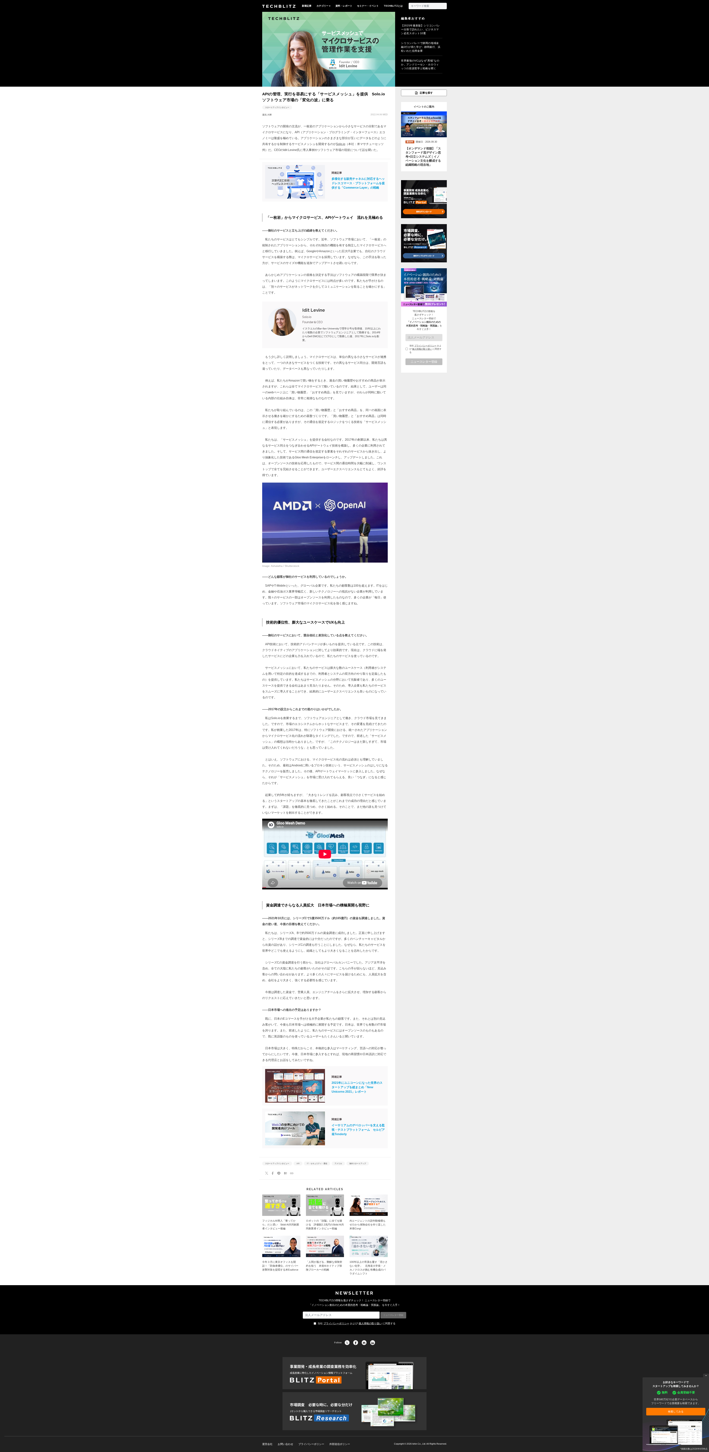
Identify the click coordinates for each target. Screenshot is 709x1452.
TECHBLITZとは (393, 5)
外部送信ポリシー (339, 1444)
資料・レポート (343, 5)
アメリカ (338, 1163)
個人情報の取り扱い (422, 349)
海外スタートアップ (357, 1163)
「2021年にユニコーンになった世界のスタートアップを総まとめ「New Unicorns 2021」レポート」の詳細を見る (325, 1086)
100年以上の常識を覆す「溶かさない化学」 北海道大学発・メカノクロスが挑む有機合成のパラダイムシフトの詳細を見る (369, 1257)
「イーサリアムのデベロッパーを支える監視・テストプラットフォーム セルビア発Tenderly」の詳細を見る (325, 1128)
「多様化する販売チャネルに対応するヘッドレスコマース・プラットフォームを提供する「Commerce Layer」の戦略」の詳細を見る (325, 182)
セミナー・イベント (368, 5)
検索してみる (676, 1411)
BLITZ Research (354, 1411)
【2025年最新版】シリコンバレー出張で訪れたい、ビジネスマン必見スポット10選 (420, 29)
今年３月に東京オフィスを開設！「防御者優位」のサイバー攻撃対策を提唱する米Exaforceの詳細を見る (281, 1257)
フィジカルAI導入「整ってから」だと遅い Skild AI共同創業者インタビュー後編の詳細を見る (281, 1213)
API (298, 1163)
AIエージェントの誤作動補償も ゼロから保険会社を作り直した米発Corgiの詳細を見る (369, 1213)
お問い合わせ (285, 1444)
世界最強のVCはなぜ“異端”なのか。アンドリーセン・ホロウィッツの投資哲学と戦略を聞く (420, 64)
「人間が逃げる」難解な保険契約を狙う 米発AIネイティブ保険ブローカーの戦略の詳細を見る (325, 1257)
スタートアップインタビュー (277, 107)
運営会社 (267, 1444)
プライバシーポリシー (425, 345)
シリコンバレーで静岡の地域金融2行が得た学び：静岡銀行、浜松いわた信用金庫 (421, 47)
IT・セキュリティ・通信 (317, 1163)
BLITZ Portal (354, 1373)
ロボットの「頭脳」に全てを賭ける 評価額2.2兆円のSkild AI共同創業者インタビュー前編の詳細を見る (325, 1213)
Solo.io (340, 144)
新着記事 (306, 5)
